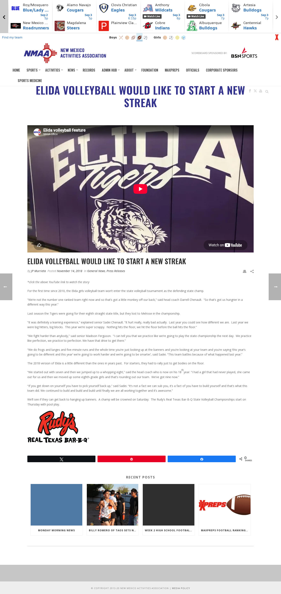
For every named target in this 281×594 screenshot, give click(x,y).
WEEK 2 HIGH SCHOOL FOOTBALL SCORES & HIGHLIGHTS (169, 530)
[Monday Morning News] (56, 504)
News (71, 70)
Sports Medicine (30, 80)
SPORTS (32, 70)
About (129, 70)
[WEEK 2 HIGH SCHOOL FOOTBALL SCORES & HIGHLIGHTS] (168, 504)
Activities (52, 70)
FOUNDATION (149, 70)
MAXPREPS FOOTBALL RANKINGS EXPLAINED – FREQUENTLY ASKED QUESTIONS (226, 530)
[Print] (244, 271)
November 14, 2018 (69, 271)
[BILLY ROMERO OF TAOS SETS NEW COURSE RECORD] (112, 504)
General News (96, 271)
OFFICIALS (192, 70)
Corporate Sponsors (222, 70)
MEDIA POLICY (181, 588)
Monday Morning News (56, 530)
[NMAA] (64, 53)
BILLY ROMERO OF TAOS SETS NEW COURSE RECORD (113, 530)
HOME (16, 70)
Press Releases (116, 271)
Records (89, 70)
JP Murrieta (38, 271)
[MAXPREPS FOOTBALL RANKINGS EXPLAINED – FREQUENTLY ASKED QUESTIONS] (225, 504)
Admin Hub (109, 70)
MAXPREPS (172, 70)
